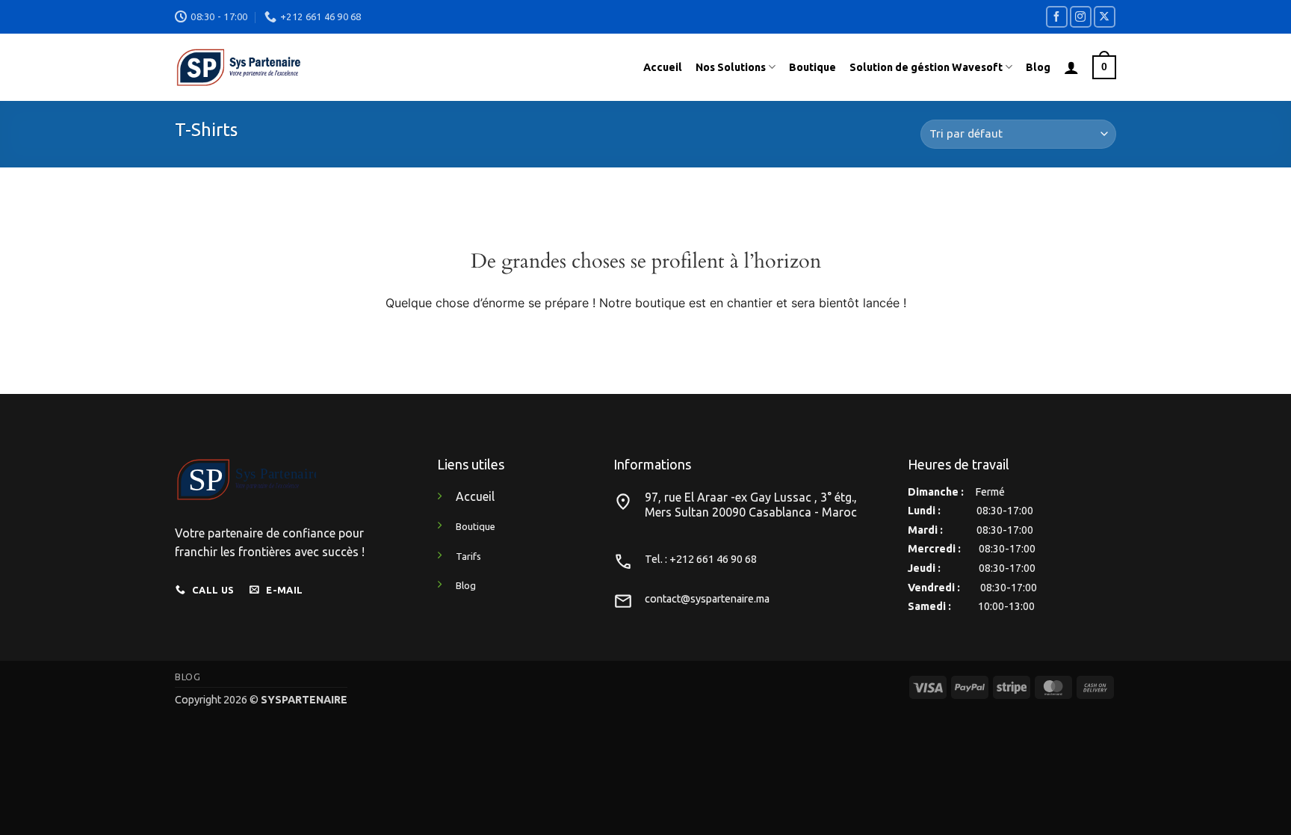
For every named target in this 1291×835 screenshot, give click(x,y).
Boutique (812, 67)
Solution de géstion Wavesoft (926, 67)
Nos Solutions (731, 67)
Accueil (662, 67)
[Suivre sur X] (1104, 17)
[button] (1071, 67)
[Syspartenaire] (367, 67)
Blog (1038, 67)
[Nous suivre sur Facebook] (1057, 17)
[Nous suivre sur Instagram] (1081, 17)
